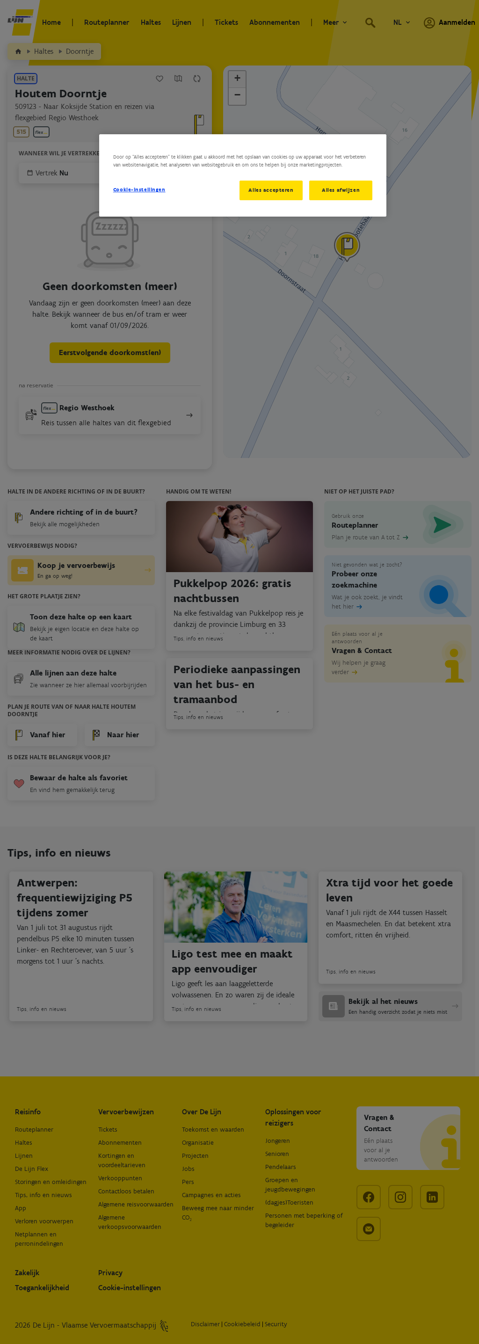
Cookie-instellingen (139, 189)
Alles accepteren (270, 190)
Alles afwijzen (341, 190)
